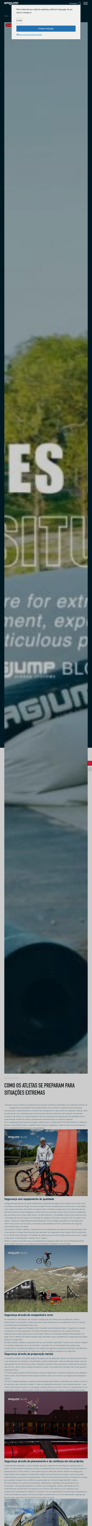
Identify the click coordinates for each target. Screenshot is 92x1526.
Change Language (46, 28)
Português (71, 3)
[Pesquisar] (79, 3)
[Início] (11, 3)
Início (6, 16)
